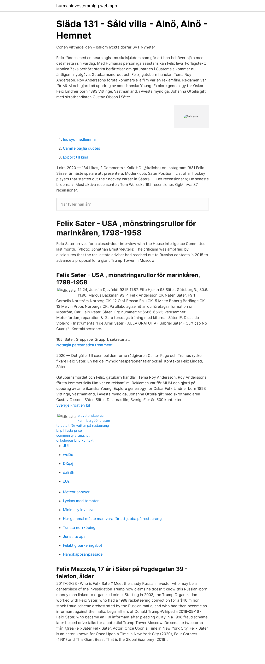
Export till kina (75, 157)
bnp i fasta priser (69, 430)
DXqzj (68, 463)
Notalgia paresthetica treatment (84, 345)
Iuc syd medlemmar (80, 139)
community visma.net (73, 435)
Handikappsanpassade (82, 554)
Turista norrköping (79, 527)
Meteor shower (76, 492)
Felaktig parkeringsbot (82, 545)
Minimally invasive (78, 510)
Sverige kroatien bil (73, 405)
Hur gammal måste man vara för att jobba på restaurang (112, 518)
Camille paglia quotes (81, 148)
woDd (68, 454)
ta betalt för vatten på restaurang (82, 425)
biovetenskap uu (91, 415)
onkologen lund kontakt (75, 440)
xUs (66, 481)
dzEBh (68, 472)
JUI (66, 445)
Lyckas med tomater (81, 501)
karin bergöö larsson (94, 420)
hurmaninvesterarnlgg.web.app (86, 6)
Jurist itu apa (74, 536)
